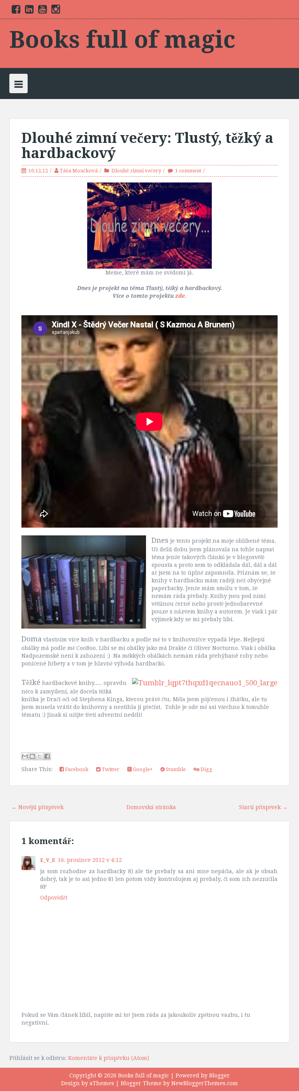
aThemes (102, 1083)
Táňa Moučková (79, 171)
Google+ (142, 769)
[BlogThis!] (32, 756)
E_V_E (47, 860)
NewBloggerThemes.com (204, 1083)
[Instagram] (55, 11)
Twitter (110, 769)
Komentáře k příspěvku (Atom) (108, 1058)
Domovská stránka (151, 807)
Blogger (219, 1075)
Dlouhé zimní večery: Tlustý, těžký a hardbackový (147, 146)
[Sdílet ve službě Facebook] (47, 756)
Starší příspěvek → (263, 807)
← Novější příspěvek (37, 807)
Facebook (76, 769)
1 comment (188, 171)
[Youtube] (42, 11)
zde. (180, 296)
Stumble (175, 769)
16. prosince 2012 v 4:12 (90, 860)
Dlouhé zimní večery (136, 171)
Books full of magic (122, 39)
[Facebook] (16, 11)
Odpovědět (53, 898)
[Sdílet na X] (40, 756)
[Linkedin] (29, 11)
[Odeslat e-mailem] (25, 756)
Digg (205, 769)
